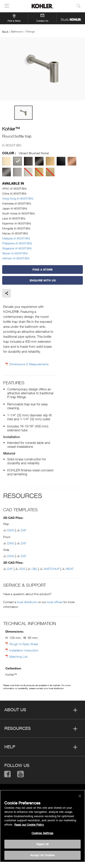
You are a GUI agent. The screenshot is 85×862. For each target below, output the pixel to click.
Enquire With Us (43, 280)
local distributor (27, 602)
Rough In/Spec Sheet (23, 644)
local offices (55, 602)
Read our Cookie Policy (29, 824)
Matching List (18, 656)
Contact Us (42, 20)
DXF (23, 530)
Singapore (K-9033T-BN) (17, 248)
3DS (22, 569)
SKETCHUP (52, 569)
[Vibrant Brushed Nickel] (17, 161)
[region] (42, 826)
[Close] (80, 796)
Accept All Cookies (42, 855)
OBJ (34, 569)
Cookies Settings (42, 833)
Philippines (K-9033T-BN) (17, 243)
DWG (10, 530)
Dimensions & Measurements (29, 364)
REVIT (70, 569)
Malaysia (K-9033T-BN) (16, 238)
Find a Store (14, 20)
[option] (42, 69)
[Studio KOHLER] (71, 18)
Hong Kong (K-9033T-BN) (17, 198)
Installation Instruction (23, 650)
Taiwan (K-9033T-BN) (15, 253)
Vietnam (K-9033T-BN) (15, 258)
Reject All (42, 844)
